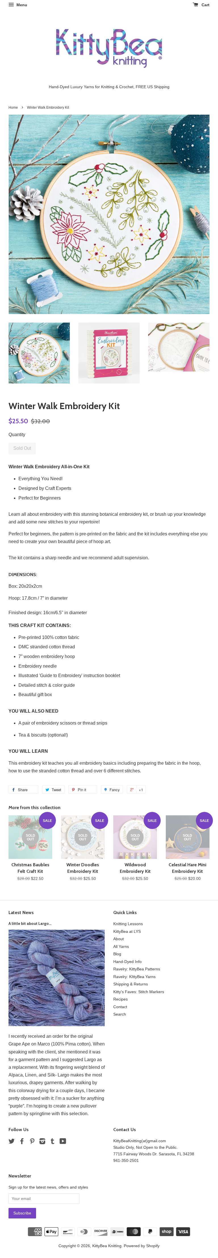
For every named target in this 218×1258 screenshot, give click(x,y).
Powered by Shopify (142, 1246)
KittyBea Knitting (106, 1246)
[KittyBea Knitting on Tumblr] (52, 1142)
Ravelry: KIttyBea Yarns (134, 977)
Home (13, 108)
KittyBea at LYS (127, 931)
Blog (117, 954)
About (118, 939)
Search (119, 1014)
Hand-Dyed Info (127, 962)
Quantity (17, 434)
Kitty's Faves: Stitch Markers (138, 992)
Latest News (21, 912)
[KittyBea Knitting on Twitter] (12, 1142)
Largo (90, 1059)
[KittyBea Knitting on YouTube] (63, 1142)
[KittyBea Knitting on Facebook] (22, 1142)
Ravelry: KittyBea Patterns (136, 969)
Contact (120, 1007)
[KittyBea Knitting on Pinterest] (32, 1142)
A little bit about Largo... (30, 923)
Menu (21, 5)
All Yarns (121, 946)
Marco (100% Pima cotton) (64, 1044)
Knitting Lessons (128, 924)
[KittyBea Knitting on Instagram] (42, 1142)
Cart (204, 5)
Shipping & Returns (130, 984)
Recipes (120, 999)
